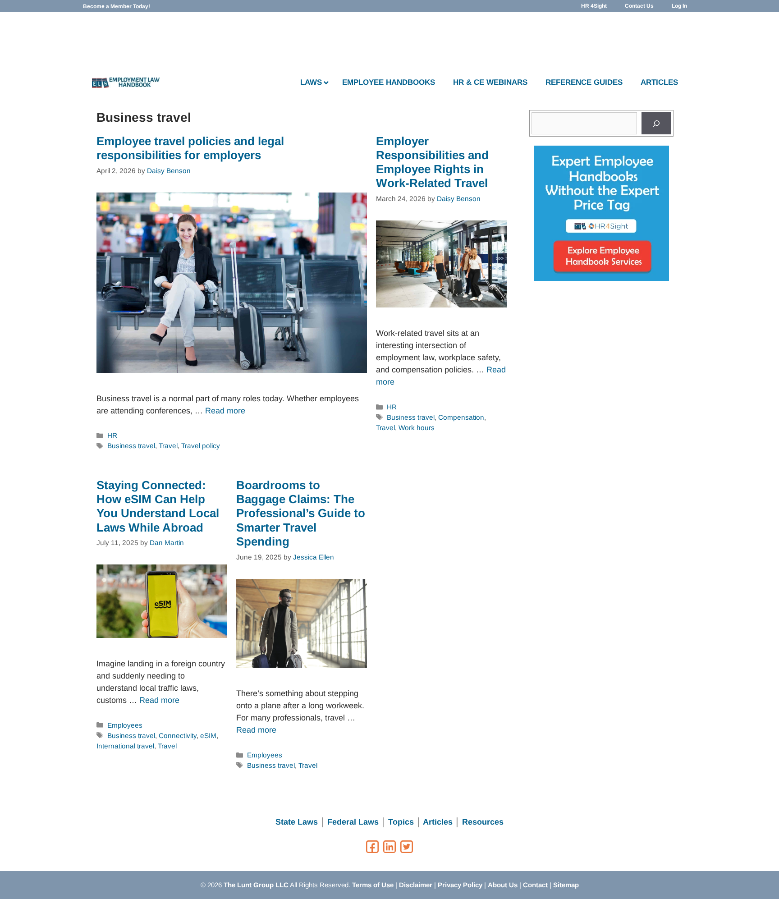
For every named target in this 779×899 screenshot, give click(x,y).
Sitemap (566, 885)
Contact (535, 885)
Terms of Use (373, 885)
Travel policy (200, 446)
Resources (483, 821)
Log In (679, 6)
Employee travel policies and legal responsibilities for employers (190, 148)
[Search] (656, 123)
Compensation (461, 417)
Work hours (417, 427)
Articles (438, 821)
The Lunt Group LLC (256, 885)
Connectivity (178, 735)
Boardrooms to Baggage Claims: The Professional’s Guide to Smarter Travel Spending (300, 513)
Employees (124, 725)
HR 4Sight (594, 6)
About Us (503, 885)
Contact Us (639, 6)
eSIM (208, 735)
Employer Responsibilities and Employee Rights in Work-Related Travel (432, 162)
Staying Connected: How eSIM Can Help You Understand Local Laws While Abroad (157, 506)
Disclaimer (415, 885)
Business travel (131, 446)
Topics (401, 821)
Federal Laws (353, 821)
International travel (125, 746)
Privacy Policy (460, 885)
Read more (225, 410)
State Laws (296, 821)
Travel (168, 446)
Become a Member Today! (116, 6)
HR (112, 435)
